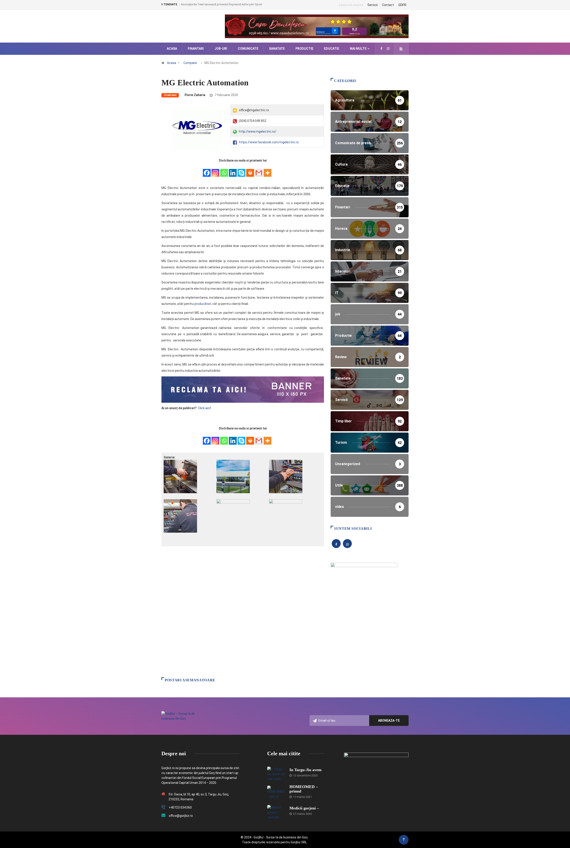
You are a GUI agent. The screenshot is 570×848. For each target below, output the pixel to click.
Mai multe (358, 48)
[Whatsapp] (224, 170)
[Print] (250, 170)
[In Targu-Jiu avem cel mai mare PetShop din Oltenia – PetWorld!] (276, 773)
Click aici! (205, 408)
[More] (267, 170)
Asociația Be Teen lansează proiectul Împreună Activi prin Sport (221, 4)
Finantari (196, 48)
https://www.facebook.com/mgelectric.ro (269, 142)
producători (202, 304)
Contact (388, 5)
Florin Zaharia (195, 95)
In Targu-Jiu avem (305, 770)
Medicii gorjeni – (304, 808)
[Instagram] (215, 170)
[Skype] (241, 170)
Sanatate (277, 48)
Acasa (172, 48)
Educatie (331, 48)
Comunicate (248, 48)
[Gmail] (259, 170)
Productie (304, 48)
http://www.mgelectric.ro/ (257, 131)
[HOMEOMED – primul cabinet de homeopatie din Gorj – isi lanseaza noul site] (276, 792)
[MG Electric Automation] (381, 48)
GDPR (402, 5)
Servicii (372, 5)
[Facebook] (207, 170)
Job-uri (220, 48)
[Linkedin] (233, 170)
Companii (190, 63)
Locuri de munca (351, 5)
